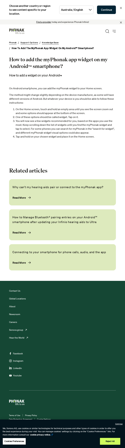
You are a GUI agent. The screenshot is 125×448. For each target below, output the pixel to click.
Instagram (18, 360)
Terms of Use (14, 415)
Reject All (110, 441)
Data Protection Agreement (20, 419)
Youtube (17, 375)
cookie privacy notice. (40, 434)
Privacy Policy (31, 415)
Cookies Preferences (14, 441)
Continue (106, 10)
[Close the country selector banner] (120, 8)
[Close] (120, 22)
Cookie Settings (44, 419)
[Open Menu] (114, 31)
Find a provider (43, 22)
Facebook (18, 353)
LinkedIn (17, 368)
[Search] (107, 31)
